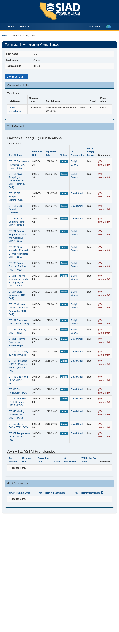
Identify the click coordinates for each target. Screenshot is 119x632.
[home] (109, 26)
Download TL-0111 (16, 76)
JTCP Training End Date (87, 492)
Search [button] (24, 26)
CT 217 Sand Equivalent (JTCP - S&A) (18, 295)
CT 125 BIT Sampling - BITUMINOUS (16, 196)
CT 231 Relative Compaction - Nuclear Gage (17, 342)
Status (63, 155)
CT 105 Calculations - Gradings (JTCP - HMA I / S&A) (19, 164)
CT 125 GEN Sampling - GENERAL (15, 209)
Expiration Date (51, 153)
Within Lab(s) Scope (90, 152)
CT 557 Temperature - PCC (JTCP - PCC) (19, 436)
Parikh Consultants (15, 109)
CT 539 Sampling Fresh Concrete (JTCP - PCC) (17, 402)
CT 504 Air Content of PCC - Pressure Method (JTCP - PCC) (18, 365)
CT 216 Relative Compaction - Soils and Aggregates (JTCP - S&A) (18, 280)
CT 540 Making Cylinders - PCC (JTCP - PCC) (17, 414)
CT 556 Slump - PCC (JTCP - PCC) (19, 425)
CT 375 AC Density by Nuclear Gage (18, 353)
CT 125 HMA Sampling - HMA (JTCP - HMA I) (17, 222)
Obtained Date (37, 153)
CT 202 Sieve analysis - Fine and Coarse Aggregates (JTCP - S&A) (18, 251)
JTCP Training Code (19, 492)
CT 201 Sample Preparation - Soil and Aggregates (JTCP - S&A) (17, 235)
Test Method (15, 155)
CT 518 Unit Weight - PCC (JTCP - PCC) (18, 380)
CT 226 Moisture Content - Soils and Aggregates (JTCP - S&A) (19, 309)
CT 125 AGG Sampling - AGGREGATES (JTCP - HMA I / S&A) (17, 180)
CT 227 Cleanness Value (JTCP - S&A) (19, 321)
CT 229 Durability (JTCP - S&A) (17, 331)
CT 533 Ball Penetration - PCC (18, 391)
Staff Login (95, 26)
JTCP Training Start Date (51, 492)
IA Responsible (77, 153)
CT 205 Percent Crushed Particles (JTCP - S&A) (18, 266)
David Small (77, 193)
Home (11, 26)
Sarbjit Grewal (74, 162)
